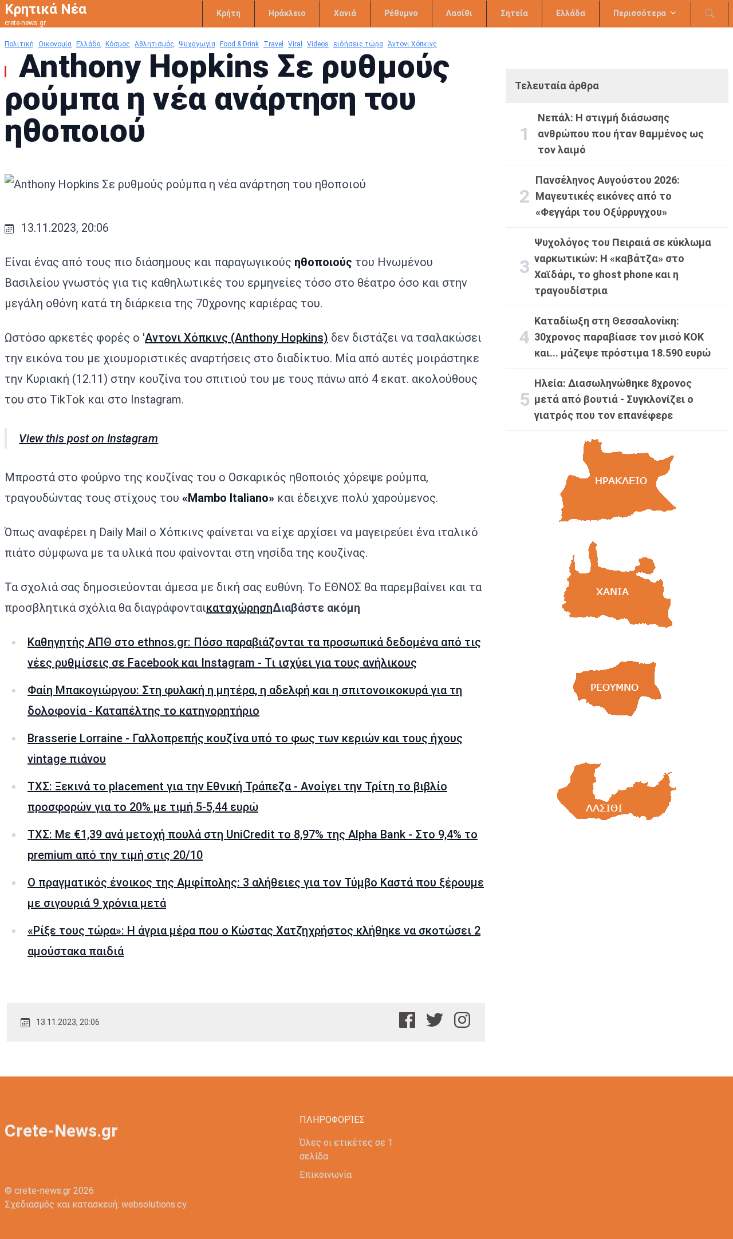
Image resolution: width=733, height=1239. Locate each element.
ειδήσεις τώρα (358, 44)
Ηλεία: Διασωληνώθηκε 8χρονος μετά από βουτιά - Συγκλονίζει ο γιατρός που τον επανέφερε (613, 399)
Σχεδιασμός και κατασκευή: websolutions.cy (96, 1204)
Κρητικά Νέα (45, 9)
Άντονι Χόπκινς (412, 44)
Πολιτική (19, 44)
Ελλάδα (570, 13)
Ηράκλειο (287, 13)
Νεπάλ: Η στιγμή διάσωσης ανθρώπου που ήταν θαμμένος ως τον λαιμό (621, 134)
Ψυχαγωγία (197, 44)
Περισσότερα (639, 13)
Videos (318, 44)
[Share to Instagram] (462, 1020)
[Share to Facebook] (407, 1020)
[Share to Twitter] (434, 1020)
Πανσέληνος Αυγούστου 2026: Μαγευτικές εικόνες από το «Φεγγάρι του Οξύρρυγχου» (607, 196)
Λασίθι (459, 13)
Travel (273, 44)
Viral (295, 44)
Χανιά (345, 13)
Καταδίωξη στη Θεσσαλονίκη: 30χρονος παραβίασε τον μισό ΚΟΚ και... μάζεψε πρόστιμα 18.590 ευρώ (622, 337)
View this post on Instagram (88, 438)
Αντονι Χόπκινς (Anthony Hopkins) (236, 338)
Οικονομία (55, 44)
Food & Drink (239, 44)
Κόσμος (117, 44)
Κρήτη (228, 13)
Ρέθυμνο (401, 13)
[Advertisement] (617, 950)
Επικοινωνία (325, 1174)
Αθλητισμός (154, 44)
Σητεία (514, 13)
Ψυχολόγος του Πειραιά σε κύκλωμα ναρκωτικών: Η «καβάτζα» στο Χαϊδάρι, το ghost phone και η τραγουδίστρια (622, 266)
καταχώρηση (239, 608)
